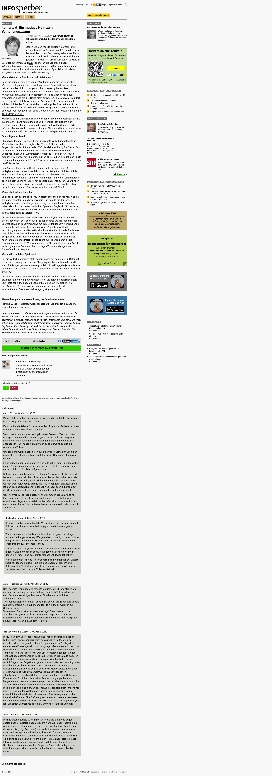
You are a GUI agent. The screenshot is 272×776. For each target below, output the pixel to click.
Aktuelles (7, 17)
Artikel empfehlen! (12, 341)
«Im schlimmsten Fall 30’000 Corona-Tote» (106, 187)
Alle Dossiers (119, 174)
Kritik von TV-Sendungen (108, 159)
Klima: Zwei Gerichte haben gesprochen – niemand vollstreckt (108, 198)
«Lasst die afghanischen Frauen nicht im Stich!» (107, 203)
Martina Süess (33, 35)
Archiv (120, 5)
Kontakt (104, 772)
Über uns (19, 17)
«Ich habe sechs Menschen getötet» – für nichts (107, 96)
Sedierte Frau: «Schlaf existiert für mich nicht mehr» (106, 335)
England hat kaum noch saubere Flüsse (107, 111)
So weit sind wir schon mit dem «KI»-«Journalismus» (103, 101)
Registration (112, 5)
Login (104, 5)
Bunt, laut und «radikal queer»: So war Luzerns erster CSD (105, 349)
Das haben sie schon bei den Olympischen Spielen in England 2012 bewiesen (40, 205)
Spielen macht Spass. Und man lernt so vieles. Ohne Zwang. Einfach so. (111, 129)
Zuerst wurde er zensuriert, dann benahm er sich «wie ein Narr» (107, 192)
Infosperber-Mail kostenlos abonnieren (84, 772)
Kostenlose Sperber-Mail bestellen (42, 348)
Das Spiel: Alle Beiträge (108, 124)
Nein (14, 388)
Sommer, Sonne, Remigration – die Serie (100, 139)
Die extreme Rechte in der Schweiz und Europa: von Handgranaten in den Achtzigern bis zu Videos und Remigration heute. (101, 148)
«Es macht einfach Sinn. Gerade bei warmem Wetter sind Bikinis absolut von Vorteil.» (41, 112)
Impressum (123, 772)
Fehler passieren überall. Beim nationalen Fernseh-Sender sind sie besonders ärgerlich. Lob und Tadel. (112, 166)
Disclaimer (113, 772)
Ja (6, 388)
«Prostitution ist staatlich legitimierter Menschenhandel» (105, 327)
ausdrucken (40, 341)
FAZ (31, 62)
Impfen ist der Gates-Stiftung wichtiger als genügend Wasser (108, 107)
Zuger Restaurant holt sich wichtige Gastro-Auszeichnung (107, 357)
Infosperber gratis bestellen (98, 15)
